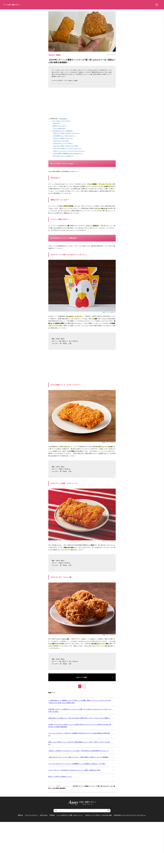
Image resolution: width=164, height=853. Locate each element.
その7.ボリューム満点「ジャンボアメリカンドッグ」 (67, 148)
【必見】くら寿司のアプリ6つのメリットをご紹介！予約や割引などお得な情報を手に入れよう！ (78, 750)
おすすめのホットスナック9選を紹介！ (63, 130)
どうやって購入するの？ (59, 128)
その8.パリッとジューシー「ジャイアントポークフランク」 (69, 151)
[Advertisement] (64, 104)
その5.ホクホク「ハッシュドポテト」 (63, 143)
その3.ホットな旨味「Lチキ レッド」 (63, 138)
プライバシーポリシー (31, 815)
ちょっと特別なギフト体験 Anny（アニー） (70, 815)
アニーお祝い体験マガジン (11, 4)
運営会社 (20, 815)
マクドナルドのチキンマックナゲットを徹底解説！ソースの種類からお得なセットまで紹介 (77, 763)
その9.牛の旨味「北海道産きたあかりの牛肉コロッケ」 (68, 153)
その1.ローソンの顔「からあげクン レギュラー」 (66, 133)
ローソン (51, 55)
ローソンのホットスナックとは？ (61, 120)
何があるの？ (56, 123)
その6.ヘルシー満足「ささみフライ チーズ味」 (66, 145)
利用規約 (52, 815)
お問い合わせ (44, 815)
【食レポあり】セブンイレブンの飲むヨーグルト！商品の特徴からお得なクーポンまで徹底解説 (78, 757)
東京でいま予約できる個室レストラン (60, 776)
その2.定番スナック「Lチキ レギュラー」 (64, 135)
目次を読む (63, 118)
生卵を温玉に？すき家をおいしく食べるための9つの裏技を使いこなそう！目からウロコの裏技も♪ (79, 718)
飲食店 (58, 55)
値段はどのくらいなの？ (59, 125)
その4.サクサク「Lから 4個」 (61, 140)
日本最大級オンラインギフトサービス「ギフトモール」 (130, 815)
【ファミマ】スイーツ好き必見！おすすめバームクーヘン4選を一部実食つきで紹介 (74, 770)
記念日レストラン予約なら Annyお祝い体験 (98, 815)
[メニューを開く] (156, 4)
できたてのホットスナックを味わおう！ (63, 155)
